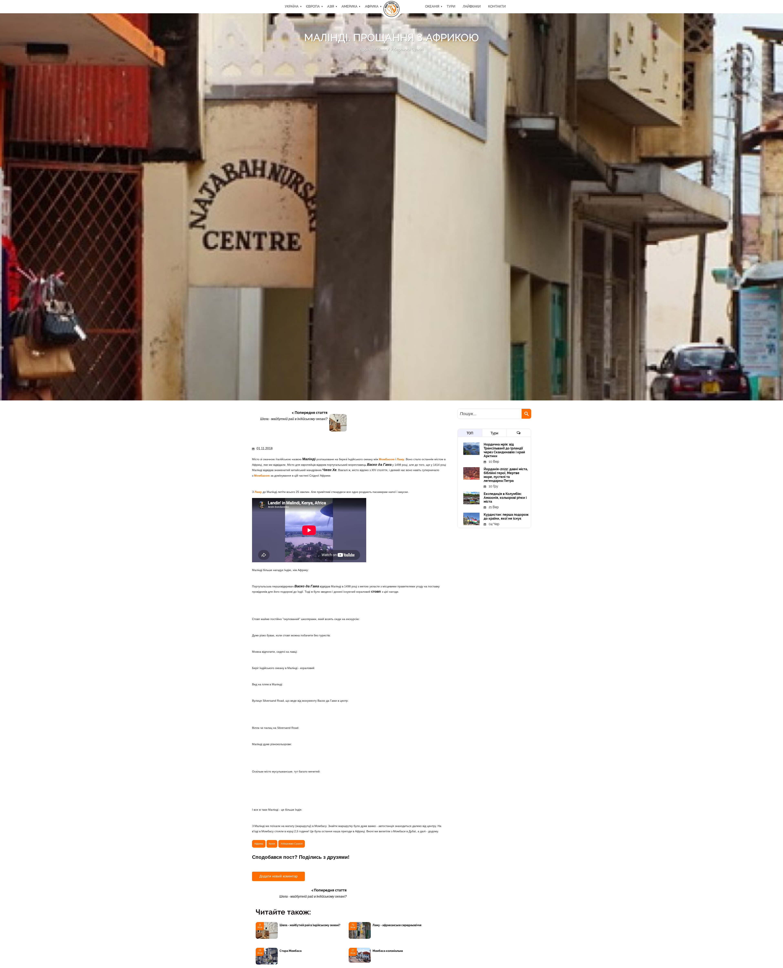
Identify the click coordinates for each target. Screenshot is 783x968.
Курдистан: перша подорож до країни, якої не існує (506, 516)
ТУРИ (451, 6)
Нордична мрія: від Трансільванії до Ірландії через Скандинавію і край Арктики (504, 450)
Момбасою (387, 459)
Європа (313, 6)
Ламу (400, 459)
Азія (330, 6)
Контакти (497, 6)
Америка (349, 6)
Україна (292, 6)
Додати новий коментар (278, 876)
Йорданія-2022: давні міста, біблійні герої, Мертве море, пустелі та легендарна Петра (506, 475)
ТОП (470, 433)
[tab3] (519, 433)
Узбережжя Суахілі (407, 49)
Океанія (432, 6)
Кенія (381, 49)
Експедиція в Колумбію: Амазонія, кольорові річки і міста (505, 497)
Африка (371, 6)
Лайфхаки (472, 6)
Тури (494, 433)
